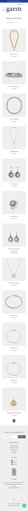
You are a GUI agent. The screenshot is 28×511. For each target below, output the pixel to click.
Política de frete (14, 445)
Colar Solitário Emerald (14, 283)
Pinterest (15, 462)
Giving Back (14, 451)
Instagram (14, 464)
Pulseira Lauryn (14, 315)
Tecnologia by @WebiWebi (14, 505)
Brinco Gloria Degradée (14, 249)
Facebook (14, 461)
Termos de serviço (14, 449)
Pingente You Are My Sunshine (14, 413)
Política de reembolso (14, 447)
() (20, 4)
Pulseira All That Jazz (14, 86)
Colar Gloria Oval (14, 54)
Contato (14, 453)
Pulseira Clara (14, 380)
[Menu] (3, 10)
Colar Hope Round (14, 151)
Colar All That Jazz (14, 119)
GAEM (18, 503)
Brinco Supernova (14, 184)
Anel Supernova (14, 216)
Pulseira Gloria (14, 348)
